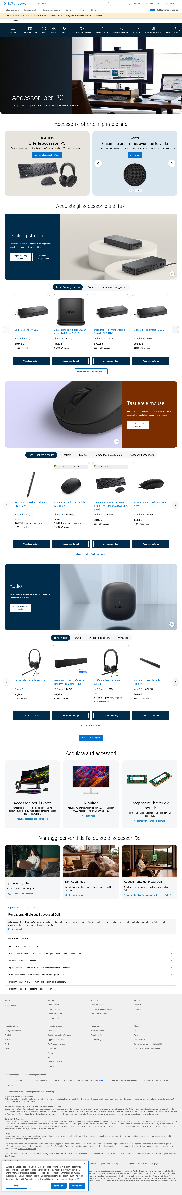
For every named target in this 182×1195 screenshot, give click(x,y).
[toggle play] (171, 274)
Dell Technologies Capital (57, 1044)
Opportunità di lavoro (56, 1040)
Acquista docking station (20, 257)
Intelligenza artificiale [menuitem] (12, 10)
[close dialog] (178, 15)
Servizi (7, 1044)
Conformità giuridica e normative (155, 1080)
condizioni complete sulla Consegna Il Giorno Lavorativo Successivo (60, 1126)
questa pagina (154, 1164)
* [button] (128, 889)
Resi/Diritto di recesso (99, 1014)
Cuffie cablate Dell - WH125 (30, 680)
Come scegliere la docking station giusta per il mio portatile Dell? (37, 975)
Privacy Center (139, 1040)
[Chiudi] (84, 1163)
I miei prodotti (53, 1018)
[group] (134, 163)
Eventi (136, 1035)
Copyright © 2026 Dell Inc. (15, 1080)
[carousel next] (171, 163)
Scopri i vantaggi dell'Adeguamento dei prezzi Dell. (146, 895)
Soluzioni (8, 1040)
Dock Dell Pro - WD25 (26, 329)
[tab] (68, 287)
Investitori (52, 1048)
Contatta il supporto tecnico (101, 1009)
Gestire (17, 1186)
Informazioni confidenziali (62, 1080)
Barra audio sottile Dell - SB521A (147, 682)
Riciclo (50, 1057)
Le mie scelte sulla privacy (88, 1080)
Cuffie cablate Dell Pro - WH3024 (107, 682)
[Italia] (6, 21)
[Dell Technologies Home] (15, 3)
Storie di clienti (53, 1066)
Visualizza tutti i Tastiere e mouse (91, 554)
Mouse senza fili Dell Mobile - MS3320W (70, 504)
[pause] (130, 190)
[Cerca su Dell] (108, 4)
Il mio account (53, 1005)
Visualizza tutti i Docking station (91, 371)
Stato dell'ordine (54, 1009)
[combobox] (73, 4)
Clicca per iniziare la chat (27, 1149)
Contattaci (138, 1009)
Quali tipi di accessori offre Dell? (23, 946)
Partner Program (97, 1040)
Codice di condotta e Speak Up (59, 1035)
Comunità (138, 1005)
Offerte (7, 1048)
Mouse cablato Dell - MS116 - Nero (150, 504)
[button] (134, 3)
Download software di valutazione (147, 1048)
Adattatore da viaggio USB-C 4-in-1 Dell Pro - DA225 (70, 331)
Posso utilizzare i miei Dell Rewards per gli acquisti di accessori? (37, 982)
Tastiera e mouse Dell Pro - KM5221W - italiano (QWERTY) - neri (111, 506)
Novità (50, 1053)
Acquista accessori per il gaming (31, 819)
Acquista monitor (89, 816)
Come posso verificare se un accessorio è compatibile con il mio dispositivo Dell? (45, 953)
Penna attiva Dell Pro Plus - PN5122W (30, 504)
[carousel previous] (98, 163)
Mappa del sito (10, 1006)
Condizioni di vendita (39, 1080)
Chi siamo (52, 1031)
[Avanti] (175, 329)
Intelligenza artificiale (13, 1031)
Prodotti (8, 1035)
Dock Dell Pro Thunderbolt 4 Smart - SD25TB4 (109, 331)
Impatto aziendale (55, 1062)
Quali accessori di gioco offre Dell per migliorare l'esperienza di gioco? (40, 968)
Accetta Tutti (77, 1186)
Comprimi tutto (29, 908)
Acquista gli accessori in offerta (47, 155)
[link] (147, 3)
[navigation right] (180, 30)
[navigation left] (15, 287)
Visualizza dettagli (31, 361)
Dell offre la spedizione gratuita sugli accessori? (30, 989)
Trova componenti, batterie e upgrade (148, 821)
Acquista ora (135, 155)
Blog (136, 1031)
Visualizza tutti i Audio (91, 725)
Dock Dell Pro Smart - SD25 (149, 329)
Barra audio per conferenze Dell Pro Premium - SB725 (69, 682)
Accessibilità (9, 1085)
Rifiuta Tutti (59, 1186)
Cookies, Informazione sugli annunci (123, 1080)
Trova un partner (97, 1031)
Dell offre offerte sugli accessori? (24, 960)
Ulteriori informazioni (74, 895)
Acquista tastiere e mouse (137, 424)
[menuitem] (31, 10)
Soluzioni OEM (96, 1035)
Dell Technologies (12, 1075)
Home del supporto (98, 1005)
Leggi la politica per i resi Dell (20, 893)
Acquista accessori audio (20, 607)
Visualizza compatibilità (43, 257)
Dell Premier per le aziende (167, 10)
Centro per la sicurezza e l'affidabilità (148, 1044)
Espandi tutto (13, 908)
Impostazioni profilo (55, 1014)
